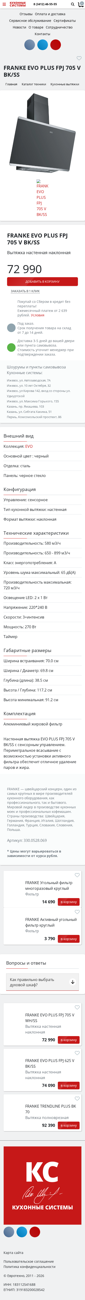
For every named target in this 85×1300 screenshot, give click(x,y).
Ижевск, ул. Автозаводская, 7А (29, 380)
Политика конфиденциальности (29, 1266)
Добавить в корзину (43, 281)
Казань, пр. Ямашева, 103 (25, 406)
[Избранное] (79, 58)
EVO (29, 446)
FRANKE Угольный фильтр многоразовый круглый (48, 885)
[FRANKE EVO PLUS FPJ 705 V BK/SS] (42, 133)
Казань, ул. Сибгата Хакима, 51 (29, 412)
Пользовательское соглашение (29, 1261)
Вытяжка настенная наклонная (43, 1029)
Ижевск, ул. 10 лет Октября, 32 (29, 385)
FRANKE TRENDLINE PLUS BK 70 (50, 1109)
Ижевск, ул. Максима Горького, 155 (33, 401)
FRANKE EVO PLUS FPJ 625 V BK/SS (49, 1063)
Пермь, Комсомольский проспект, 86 (34, 417)
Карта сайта (13, 1252)
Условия (37, 315)
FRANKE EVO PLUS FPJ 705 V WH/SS (49, 1017)
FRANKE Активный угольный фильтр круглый (51, 922)
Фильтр (32, 894)
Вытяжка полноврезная (47, 1117)
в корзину (69, 902)
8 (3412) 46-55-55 (45, 4)
